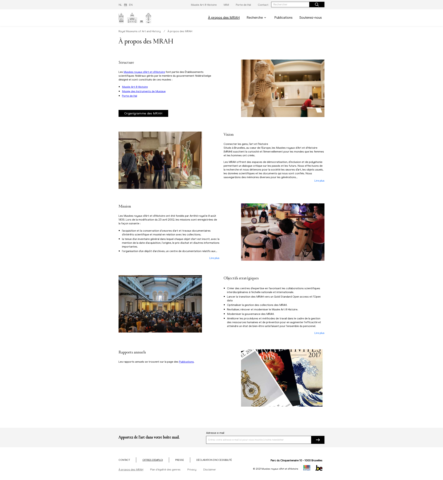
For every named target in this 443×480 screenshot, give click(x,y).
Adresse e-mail (215, 432)
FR (125, 4)
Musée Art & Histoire (135, 86)
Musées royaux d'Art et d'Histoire (144, 72)
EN (131, 4)
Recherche (255, 18)
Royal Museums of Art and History (140, 31)
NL (120, 4)
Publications (186, 361)
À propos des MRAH (180, 31)
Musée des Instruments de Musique (144, 91)
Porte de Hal (129, 95)
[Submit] (317, 440)
